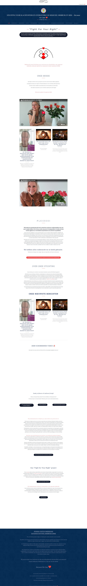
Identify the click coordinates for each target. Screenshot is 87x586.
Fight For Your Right (50, 279)
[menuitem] (9, 23)
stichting (28, 472)
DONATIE (41, 575)
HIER (48, 575)
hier (45, 580)
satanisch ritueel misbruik (56, 477)
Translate (46, 2)
